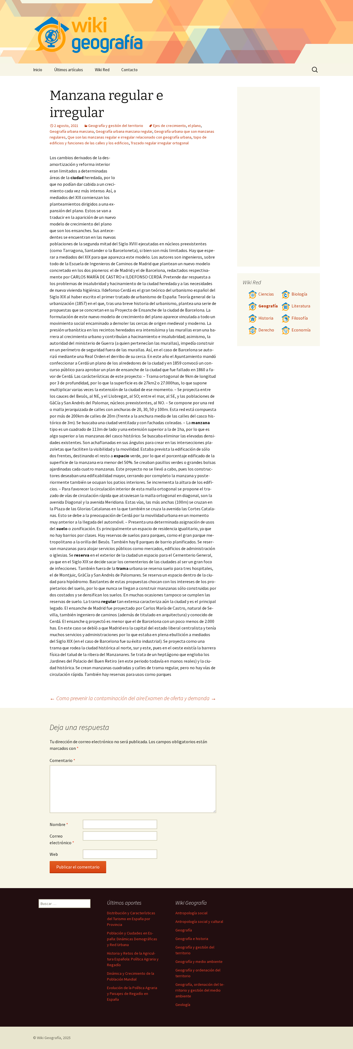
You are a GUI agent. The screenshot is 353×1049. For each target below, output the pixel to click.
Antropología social (191, 912)
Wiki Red (102, 69)
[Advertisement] (167, 195)
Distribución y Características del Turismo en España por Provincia (131, 918)
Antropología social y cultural (199, 921)
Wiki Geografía (49, 1037)
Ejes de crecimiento (169, 125)
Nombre (59, 824)
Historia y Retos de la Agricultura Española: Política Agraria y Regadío (133, 959)
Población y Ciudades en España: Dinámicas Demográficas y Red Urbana (132, 939)
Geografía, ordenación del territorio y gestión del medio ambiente (199, 990)
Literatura (301, 306)
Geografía (268, 306)
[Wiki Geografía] (176, 31)
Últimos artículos (68, 69)
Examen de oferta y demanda (180, 698)
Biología (299, 294)
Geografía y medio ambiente (199, 961)
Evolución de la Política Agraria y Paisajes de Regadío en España (132, 993)
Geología (182, 1004)
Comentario (62, 760)
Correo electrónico (62, 839)
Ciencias (266, 294)
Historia (265, 318)
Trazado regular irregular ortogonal (160, 142)
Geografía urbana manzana (72, 131)
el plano (194, 125)
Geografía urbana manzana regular (124, 131)
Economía (301, 330)
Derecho (266, 330)
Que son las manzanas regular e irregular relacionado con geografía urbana (129, 137)
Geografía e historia (191, 938)
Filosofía (300, 318)
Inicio (37, 69)
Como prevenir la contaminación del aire (97, 698)
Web (54, 854)
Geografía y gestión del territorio (115, 125)
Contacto (129, 69)
